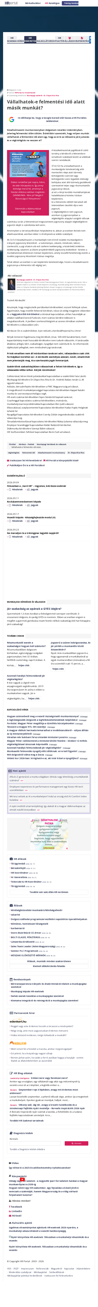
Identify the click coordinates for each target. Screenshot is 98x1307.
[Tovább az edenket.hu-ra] (49, 1020)
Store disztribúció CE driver (31, 932)
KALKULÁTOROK (46, 41)
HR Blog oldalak (23, 1073)
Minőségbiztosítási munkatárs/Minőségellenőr (37, 910)
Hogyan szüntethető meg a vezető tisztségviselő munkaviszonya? (47, 716)
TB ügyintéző (23, 863)
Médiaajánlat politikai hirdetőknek (24, 1275)
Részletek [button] (17, 489)
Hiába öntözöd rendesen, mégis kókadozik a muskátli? (38, 1035)
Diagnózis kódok (23, 1133)
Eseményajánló (16, 475)
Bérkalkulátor (33, 3)
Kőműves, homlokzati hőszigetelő (29, 923)
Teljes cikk (23, 665)
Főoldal (12, 444)
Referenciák (42, 1268)
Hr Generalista (23, 877)
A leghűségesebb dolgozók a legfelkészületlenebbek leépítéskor (46, 719)
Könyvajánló (19, 1176)
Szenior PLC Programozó (29, 950)
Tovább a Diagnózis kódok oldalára (27, 1149)
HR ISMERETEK (30, 39)
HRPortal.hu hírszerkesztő (25, 93)
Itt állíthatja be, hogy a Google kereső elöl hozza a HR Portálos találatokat (52, 119)
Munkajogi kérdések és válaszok (51, 444)
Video (15, 1163)
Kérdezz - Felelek (26, 444)
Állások (18, 905)
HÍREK (20, 41)
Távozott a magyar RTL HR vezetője (31, 726)
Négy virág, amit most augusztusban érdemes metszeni (39, 1030)
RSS (9, 1268)
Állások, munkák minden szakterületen (49, 961)
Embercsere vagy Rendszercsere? (49, 1078)
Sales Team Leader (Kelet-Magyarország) (38, 946)
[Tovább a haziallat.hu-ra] (49, 1043)
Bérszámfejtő (23, 868)
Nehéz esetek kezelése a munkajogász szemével (37, 996)
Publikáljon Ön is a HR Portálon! (27, 465)
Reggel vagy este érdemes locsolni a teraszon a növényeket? (42, 1026)
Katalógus (52, 3)
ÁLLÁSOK (70, 41)
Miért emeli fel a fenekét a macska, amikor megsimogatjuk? (41, 1048)
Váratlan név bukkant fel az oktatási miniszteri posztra (41, 737)
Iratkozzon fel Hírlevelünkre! (25, 460)
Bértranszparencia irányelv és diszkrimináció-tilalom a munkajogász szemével (49, 985)
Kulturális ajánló (21, 1222)
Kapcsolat (69, 1268)
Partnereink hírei (24, 1013)
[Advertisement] (49, 572)
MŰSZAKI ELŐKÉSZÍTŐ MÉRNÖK (33, 955)
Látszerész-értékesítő (27, 941)
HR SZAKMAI (12, 39)
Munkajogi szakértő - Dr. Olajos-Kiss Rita (43, 95)
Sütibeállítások (56, 1272)
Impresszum (27, 1268)
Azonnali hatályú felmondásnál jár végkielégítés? (38, 747)
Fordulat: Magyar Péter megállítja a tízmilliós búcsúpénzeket (45, 723)
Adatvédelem (83, 1268)
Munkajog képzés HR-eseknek (27, 991)
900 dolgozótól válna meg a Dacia (29, 754)
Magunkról (56, 1268)
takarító (15, 914)
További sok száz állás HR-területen (49, 892)
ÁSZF (16, 1268)
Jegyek (34, 489)
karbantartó (18, 928)
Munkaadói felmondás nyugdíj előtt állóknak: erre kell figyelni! (46, 751)
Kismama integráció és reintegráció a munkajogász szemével (44, 1000)
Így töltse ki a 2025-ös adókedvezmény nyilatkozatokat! (40, 1167)
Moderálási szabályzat (20, 1272)
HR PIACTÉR (59, 39)
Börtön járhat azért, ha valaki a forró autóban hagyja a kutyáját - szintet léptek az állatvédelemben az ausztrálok (47, 1059)
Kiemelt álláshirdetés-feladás (49, 966)
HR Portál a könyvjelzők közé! (62, 460)
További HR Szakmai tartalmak (27, 1120)
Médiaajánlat (40, 1272)
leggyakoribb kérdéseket (26, 314)
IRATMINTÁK (82, 41)
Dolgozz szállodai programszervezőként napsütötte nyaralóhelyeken (49, 919)
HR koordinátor (24, 872)
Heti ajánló (19, 770)
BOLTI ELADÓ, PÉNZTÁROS (30, 937)
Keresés (14, 1138)
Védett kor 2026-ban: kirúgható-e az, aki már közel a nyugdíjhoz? (47, 758)
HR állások (20, 859)
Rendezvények (22, 979)
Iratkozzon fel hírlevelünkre (59, 1275)
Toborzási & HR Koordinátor (31, 881)
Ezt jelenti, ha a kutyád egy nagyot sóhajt (31, 1053)
